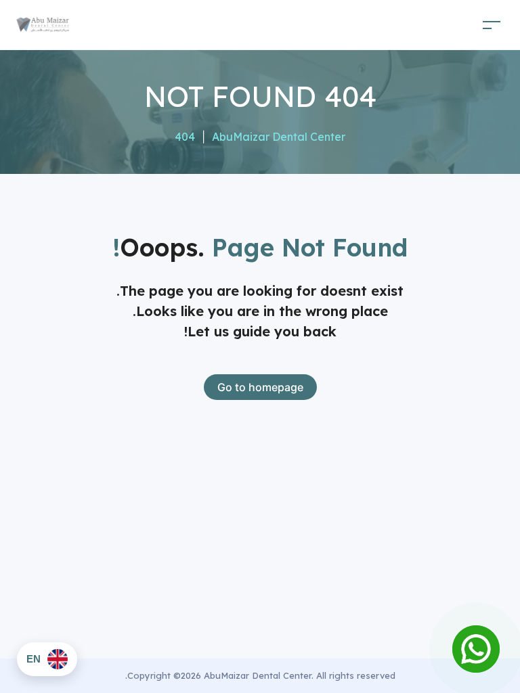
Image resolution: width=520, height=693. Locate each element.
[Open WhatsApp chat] (476, 649)
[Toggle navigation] (491, 25)
